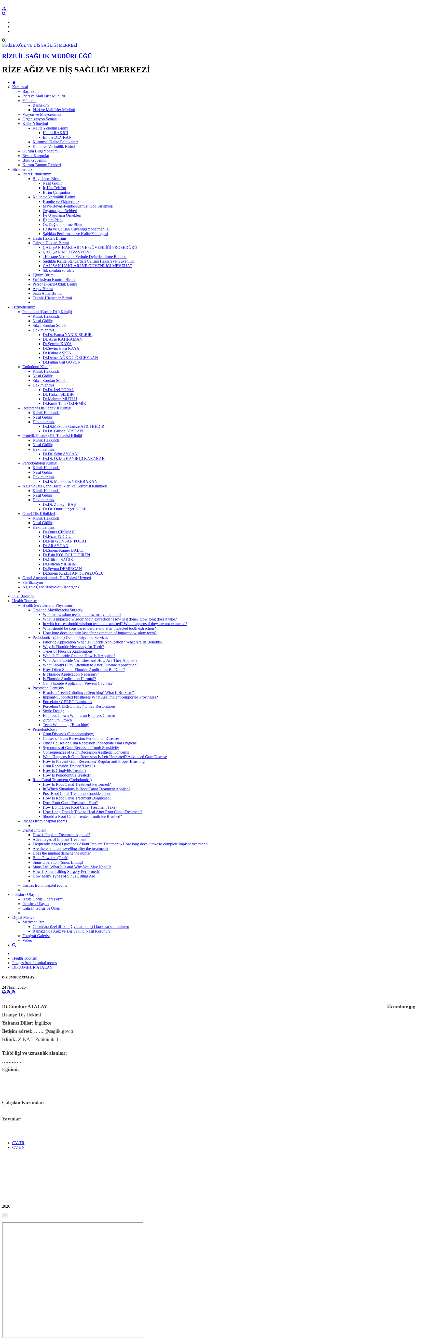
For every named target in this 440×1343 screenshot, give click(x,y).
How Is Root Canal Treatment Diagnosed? (77, 798)
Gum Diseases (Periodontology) (68, 734)
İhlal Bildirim (23, 596)
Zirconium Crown (57, 720)
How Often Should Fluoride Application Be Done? (84, 669)
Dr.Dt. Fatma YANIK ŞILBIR (67, 334)
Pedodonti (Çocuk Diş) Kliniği (47, 311)
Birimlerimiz (22, 169)
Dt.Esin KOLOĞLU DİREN (66, 555)
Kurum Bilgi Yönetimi (40, 151)
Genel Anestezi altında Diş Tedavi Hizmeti (56, 578)
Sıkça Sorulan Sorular (50, 325)
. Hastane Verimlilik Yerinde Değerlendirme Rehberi (85, 256)
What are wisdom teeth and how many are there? (82, 614)
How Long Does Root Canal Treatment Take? (80, 807)
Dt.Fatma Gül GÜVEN (62, 362)
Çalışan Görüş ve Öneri (41, 908)
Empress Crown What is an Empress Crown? (79, 715)
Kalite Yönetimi (35, 123)
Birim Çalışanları (56, 192)
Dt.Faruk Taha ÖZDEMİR (64, 403)
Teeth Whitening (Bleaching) (66, 724)
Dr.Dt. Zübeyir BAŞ (59, 504)
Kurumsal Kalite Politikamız (55, 142)
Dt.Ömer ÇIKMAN (59, 532)
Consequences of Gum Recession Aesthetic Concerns (86, 752)
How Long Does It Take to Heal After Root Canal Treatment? (92, 812)
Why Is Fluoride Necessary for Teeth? (73, 646)
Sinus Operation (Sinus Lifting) (58, 862)
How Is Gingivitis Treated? (64, 770)
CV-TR (18, 1143)
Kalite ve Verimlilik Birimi (54, 146)
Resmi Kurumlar (35, 155)
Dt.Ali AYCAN (55, 546)
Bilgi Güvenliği (34, 160)
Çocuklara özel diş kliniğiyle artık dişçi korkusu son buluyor (81, 926)
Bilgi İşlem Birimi (47, 178)
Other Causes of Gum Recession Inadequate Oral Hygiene (90, 743)
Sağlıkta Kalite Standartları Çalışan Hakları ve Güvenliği (88, 261)
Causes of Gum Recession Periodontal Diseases (81, 738)
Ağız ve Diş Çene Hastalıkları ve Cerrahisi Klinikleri (64, 486)
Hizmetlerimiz (23, 307)
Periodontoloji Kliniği (39, 463)
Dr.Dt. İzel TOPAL (58, 390)
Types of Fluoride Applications (67, 651)
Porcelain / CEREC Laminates (67, 702)
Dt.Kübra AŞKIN (57, 353)
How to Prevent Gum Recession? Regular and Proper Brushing (94, 761)
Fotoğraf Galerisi (36, 936)
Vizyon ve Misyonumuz (41, 114)
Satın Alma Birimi (47, 293)
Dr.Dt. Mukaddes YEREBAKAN (70, 481)
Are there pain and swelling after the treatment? (70, 848)
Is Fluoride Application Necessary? (71, 674)
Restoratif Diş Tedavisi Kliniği (46, 408)
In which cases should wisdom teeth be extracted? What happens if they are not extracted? (115, 624)
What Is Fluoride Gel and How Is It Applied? (79, 656)
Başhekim (30, 91)
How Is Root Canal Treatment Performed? (77, 784)
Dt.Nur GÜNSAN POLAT (65, 541)
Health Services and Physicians (47, 605)
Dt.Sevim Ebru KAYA (61, 348)
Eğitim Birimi (43, 275)
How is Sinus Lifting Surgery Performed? (66, 871)
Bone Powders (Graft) (50, 858)
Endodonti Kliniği (36, 367)
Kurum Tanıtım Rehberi (41, 165)
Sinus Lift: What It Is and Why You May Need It (72, 867)
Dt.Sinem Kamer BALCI (63, 550)
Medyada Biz (33, 922)
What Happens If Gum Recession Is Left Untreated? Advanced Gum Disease (105, 757)
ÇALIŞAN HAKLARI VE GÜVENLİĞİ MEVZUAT (87, 266)
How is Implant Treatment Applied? (61, 835)
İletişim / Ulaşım (25, 894)
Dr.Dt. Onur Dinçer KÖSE (64, 509)
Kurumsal (20, 87)
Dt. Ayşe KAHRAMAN (62, 339)
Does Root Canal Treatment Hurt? (70, 802)
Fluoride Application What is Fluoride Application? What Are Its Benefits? (102, 642)
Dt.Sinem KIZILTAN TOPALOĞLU (73, 573)
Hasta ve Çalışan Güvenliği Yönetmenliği (76, 229)
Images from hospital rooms (44, 821)
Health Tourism (24, 601)
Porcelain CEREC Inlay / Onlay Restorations (79, 706)
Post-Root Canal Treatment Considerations (77, 793)
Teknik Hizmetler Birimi (52, 298)
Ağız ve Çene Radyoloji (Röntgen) (50, 587)
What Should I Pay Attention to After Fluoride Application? (90, 665)
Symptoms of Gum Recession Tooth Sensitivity (81, 747)
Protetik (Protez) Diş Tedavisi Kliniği (52, 435)
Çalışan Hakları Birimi (51, 243)
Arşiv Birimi (43, 289)
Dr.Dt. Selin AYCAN (60, 454)
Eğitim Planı (53, 220)
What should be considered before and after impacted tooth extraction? (99, 628)
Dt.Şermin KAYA (57, 344)
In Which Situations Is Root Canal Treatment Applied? (86, 789)
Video (27, 940)
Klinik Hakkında (46, 316)
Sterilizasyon (32, 582)
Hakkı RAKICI (55, 133)
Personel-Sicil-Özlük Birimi (55, 284)
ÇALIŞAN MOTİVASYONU (67, 252)
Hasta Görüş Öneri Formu (43, 899)
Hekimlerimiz (43, 330)
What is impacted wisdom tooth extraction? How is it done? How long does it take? (110, 619)
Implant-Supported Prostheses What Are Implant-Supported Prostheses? (100, 697)
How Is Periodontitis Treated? (67, 775)
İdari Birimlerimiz (36, 174)
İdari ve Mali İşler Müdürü (43, 96)
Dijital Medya (23, 917)
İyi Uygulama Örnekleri (62, 215)
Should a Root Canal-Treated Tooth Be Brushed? (82, 816)
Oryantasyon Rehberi (60, 211)
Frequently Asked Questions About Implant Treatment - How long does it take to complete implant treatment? (120, 844)
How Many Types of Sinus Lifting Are (64, 876)
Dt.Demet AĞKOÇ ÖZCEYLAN (70, 357)
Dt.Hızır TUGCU (57, 536)
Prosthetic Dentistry (48, 688)
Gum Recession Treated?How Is (69, 766)
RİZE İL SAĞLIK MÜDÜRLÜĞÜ (47, 56)
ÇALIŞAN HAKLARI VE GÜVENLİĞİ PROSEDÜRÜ (90, 247)
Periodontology (45, 729)
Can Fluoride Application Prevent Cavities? (78, 683)
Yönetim (29, 100)
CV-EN (18, 1147)
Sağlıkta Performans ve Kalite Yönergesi (75, 233)
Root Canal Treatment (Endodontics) (62, 780)
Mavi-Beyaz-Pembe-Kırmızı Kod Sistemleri (78, 206)
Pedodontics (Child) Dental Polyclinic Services (70, 637)
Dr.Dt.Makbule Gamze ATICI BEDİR (73, 426)
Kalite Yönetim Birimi (50, 128)
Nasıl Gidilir (53, 183)
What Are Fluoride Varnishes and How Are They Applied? (90, 660)
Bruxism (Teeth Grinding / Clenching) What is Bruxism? (88, 692)
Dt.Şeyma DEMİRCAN (62, 568)
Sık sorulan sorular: (58, 270)
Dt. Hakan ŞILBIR (58, 394)
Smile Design (53, 711)
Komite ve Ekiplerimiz (61, 201)
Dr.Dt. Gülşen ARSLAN (63, 431)
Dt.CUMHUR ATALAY (32, 967)
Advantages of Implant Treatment (59, 839)
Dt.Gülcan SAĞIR (58, 559)
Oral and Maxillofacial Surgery (57, 610)
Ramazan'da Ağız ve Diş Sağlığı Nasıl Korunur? (72, 931)
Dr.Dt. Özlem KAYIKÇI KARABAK (74, 458)
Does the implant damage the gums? (62, 853)
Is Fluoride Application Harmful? (69, 679)
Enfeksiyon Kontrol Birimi (54, 279)
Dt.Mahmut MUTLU (60, 399)
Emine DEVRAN (57, 137)
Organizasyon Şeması (39, 119)
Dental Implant (34, 830)
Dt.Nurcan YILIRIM (59, 564)
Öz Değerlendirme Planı (62, 224)
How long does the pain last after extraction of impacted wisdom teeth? (100, 633)
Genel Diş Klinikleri (38, 513)
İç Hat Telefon (54, 188)
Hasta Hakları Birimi (49, 238)
